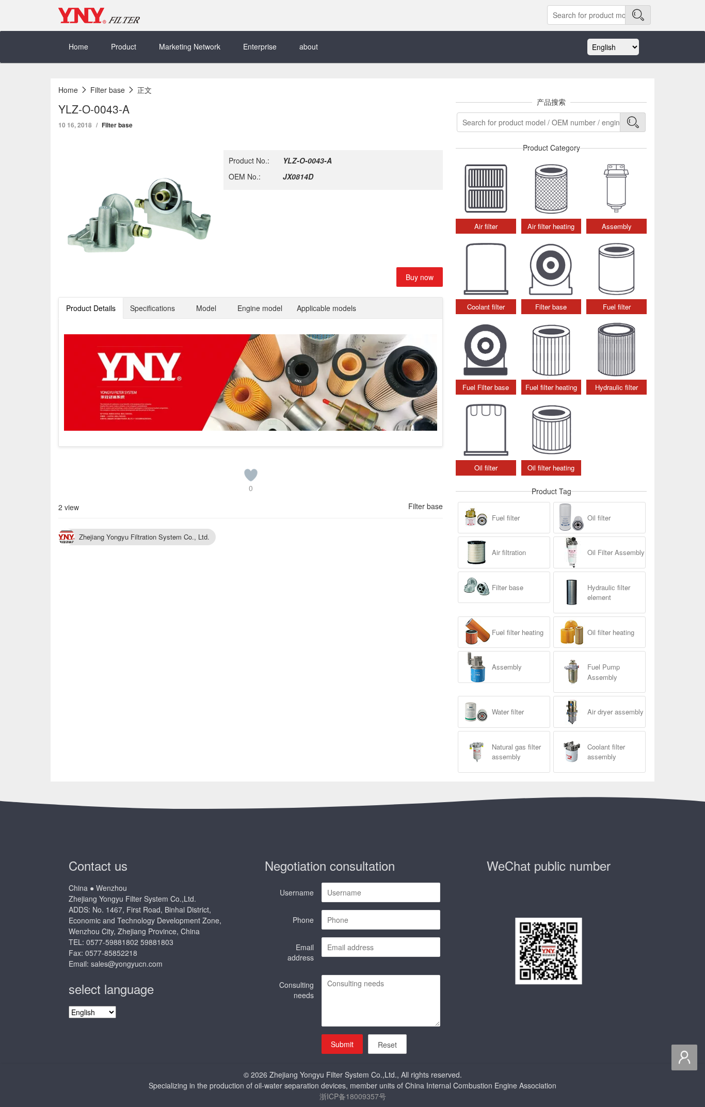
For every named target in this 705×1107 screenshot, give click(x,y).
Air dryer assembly (615, 712)
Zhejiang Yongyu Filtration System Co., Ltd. (144, 537)
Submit (342, 1044)
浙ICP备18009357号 (352, 1096)
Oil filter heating (610, 632)
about (308, 46)
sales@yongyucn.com (127, 963)
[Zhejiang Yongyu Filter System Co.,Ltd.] (99, 15)
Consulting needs (296, 990)
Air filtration (509, 552)
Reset (387, 1044)
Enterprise (260, 46)
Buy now (420, 277)
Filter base (117, 124)
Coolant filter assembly (606, 752)
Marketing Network (189, 46)
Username (297, 892)
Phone (303, 920)
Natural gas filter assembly (516, 752)
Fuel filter (506, 518)
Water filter (508, 712)
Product (123, 46)
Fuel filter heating (517, 632)
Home (78, 46)
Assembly (507, 667)
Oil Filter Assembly (616, 552)
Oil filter (599, 518)
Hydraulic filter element (608, 592)
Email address (300, 952)
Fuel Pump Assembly (603, 672)
